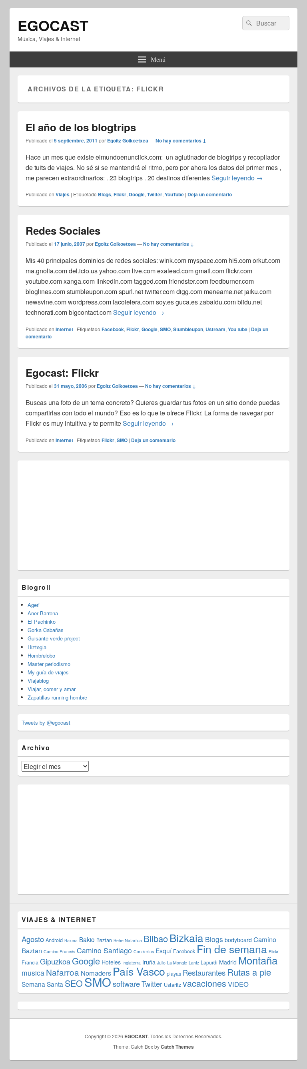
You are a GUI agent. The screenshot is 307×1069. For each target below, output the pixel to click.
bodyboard (238, 940)
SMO (165, 329)
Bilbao (156, 938)
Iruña (148, 962)
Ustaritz (172, 984)
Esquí (163, 950)
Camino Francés (59, 951)
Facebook (113, 329)
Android (54, 940)
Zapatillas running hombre (57, 697)
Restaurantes (204, 972)
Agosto (33, 939)
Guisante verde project (54, 638)
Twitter (154, 194)
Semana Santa (42, 984)
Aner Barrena (43, 613)
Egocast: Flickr (62, 372)
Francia (30, 962)
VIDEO (238, 984)
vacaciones (204, 983)
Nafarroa (62, 972)
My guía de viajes (48, 672)
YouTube (174, 194)
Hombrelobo (41, 655)
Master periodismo (49, 664)
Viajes (63, 194)
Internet (64, 329)
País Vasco (139, 971)
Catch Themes (177, 1046)
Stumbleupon (188, 329)
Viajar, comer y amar (52, 689)
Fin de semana (232, 948)
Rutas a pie (249, 972)
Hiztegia (37, 647)
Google (137, 194)
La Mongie (177, 963)
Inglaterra (131, 963)
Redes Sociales (63, 230)
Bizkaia (186, 937)
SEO (74, 983)
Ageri (34, 605)
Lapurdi (209, 962)
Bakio (87, 939)
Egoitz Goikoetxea (127, 140)
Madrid (228, 962)
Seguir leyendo (237, 177)
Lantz (194, 963)
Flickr (120, 194)
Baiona (71, 940)
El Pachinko (42, 621)
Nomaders (96, 973)
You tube (237, 329)
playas (174, 973)
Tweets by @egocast (46, 722)
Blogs (104, 194)
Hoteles (111, 962)
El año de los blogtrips (81, 127)
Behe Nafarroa (128, 940)
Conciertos (144, 951)
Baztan (104, 940)
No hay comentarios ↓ (180, 140)
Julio (161, 963)
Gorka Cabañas (46, 630)
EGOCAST (53, 25)
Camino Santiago (104, 950)
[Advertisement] (82, 514)
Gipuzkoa (55, 961)
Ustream (215, 329)
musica (33, 973)
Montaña (257, 959)
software (126, 983)
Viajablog (38, 680)
